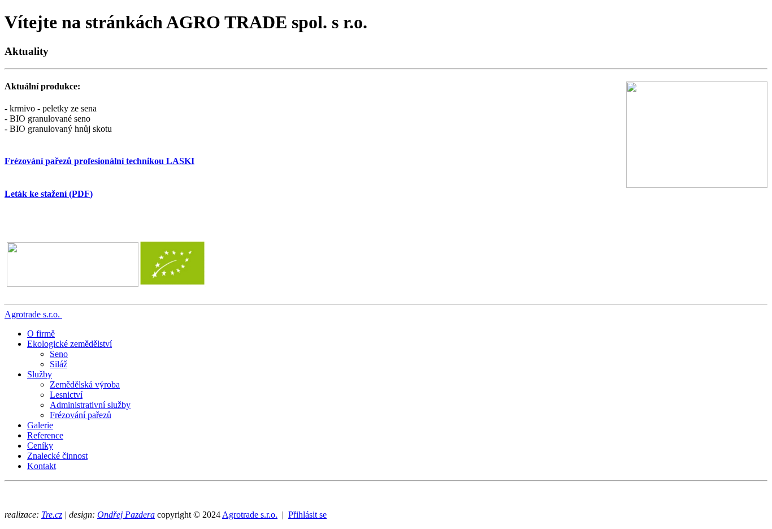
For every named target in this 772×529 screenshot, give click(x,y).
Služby (39, 374)
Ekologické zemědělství (69, 344)
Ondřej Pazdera (126, 514)
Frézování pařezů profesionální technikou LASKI (99, 161)
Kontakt (41, 466)
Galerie (40, 425)
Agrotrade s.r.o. (32, 314)
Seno (59, 354)
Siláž (58, 364)
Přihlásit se (307, 514)
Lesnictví (66, 394)
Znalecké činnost (57, 456)
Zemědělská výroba (85, 384)
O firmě (41, 333)
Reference (45, 435)
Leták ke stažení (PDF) (49, 194)
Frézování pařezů (80, 415)
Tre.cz (51, 514)
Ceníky (40, 445)
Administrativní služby (90, 405)
